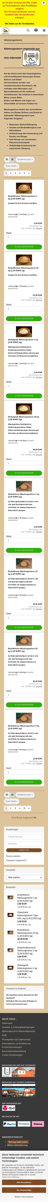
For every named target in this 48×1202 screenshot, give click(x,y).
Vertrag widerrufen (18, 1142)
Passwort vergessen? (16, 860)
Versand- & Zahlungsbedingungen (18, 1027)
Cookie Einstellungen (12, 1055)
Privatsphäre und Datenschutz (16, 1039)
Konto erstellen (13, 856)
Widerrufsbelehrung (17, 1145)
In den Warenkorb (24, 247)
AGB (4, 1035)
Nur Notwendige (24, 1190)
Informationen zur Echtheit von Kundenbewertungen (16, 1045)
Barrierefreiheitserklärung (14, 1051)
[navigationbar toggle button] (44, 30)
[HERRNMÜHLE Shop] (4, 30)
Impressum (7, 1023)
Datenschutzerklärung (10, 1177)
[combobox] (25, 159)
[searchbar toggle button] (28, 30)
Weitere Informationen (24, 1197)
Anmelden (24, 850)
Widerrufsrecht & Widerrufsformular (18, 1031)
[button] (7, 159)
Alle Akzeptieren (24, 1182)
